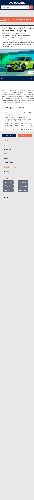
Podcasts (23, 182)
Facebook (9, 186)
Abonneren (24, 135)
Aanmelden (9, 135)
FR (7, 197)
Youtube (9, 190)
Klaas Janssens (14, 33)
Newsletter (24, 190)
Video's (10, 182)
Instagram (24, 186)
